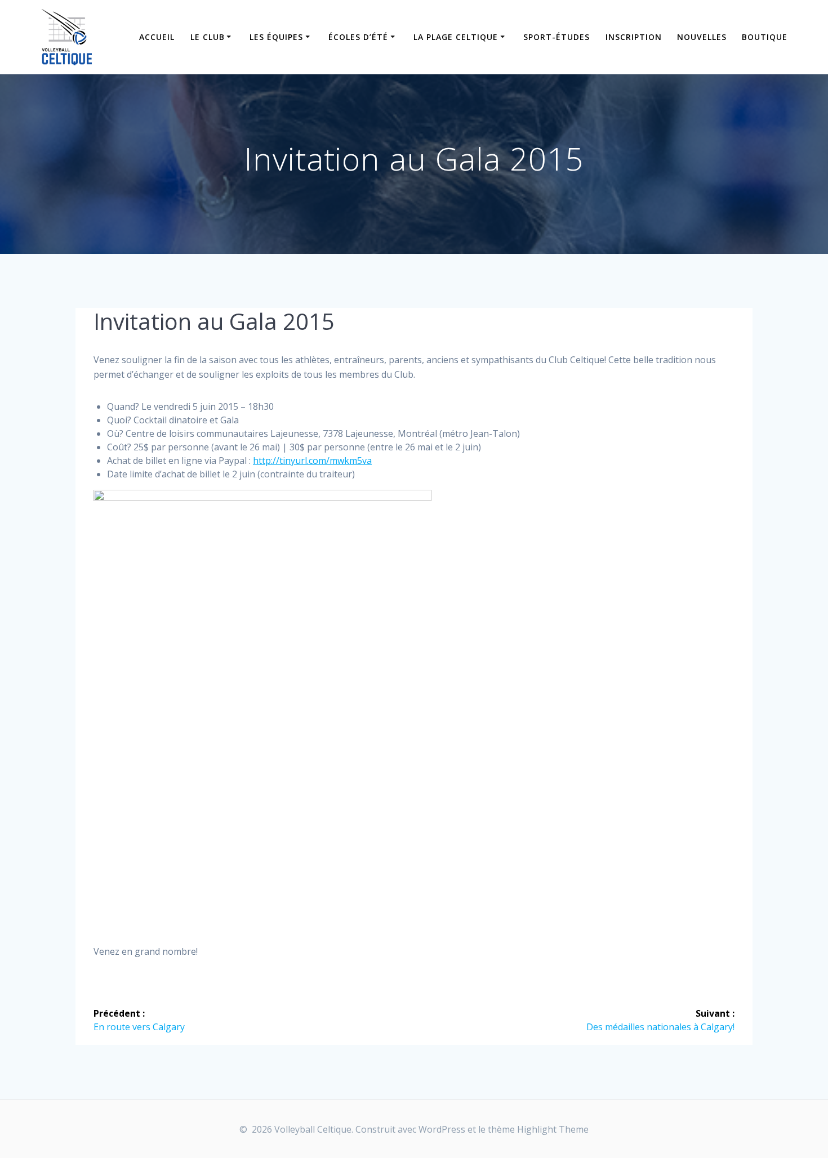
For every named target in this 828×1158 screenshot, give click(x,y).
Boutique (764, 37)
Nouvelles (702, 37)
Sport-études (556, 37)
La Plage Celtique (455, 37)
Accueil (157, 37)
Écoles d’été (358, 37)
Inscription (634, 37)
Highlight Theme (553, 1129)
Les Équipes (276, 37)
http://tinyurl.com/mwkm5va (312, 460)
